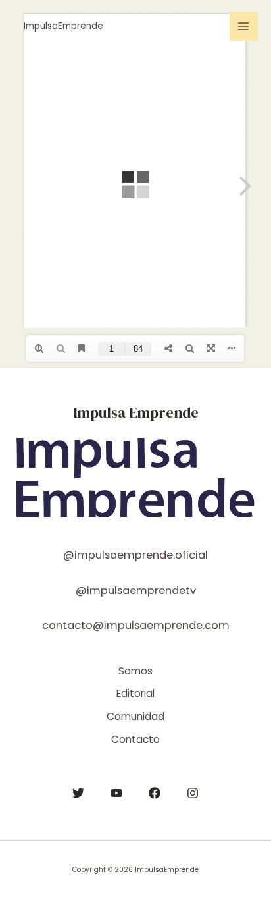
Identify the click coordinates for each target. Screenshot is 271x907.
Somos (135, 671)
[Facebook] (154, 793)
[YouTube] (116, 793)
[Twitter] (78, 793)
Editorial (135, 693)
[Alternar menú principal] (244, 26)
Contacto (135, 739)
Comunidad (135, 716)
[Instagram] (193, 793)
